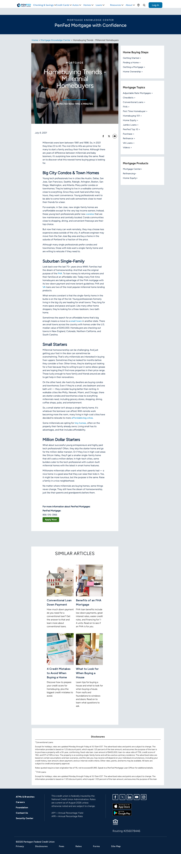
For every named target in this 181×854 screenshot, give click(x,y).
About (129, 5)
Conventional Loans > (134, 102)
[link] (114, 136)
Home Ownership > (133, 71)
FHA (60, 273)
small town (76, 321)
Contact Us (22, 813)
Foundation (22, 807)
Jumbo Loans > (131, 124)
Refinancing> (129, 173)
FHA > (126, 106)
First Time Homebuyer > (135, 111)
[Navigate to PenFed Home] (24, 5)
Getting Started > (132, 58)
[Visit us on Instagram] (143, 797)
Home (35, 40)
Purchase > (128, 134)
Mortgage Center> (132, 169)
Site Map (116, 846)
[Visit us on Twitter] (122, 797)
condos (90, 214)
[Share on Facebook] (103, 136)
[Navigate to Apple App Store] (122, 806)
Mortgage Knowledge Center (55, 40)
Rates (79, 846)
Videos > (127, 147)
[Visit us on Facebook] (115, 797)
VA (44, 287)
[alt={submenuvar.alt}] (138, 5)
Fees (61, 846)
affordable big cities (82, 418)
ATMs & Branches (25, 796)
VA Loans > (129, 143)
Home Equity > (130, 120)
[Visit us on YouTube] (136, 797)
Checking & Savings (43, 5)
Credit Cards (62, 5)
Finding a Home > (132, 62)
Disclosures (41, 846)
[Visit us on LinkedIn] (129, 797)
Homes (87, 5)
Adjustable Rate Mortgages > (138, 93)
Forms (96, 846)
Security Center (24, 818)
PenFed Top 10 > (131, 129)
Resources (115, 5)
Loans (99, 5)
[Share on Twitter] (109, 136)
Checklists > (129, 97)
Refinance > (129, 138)
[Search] (144, 5)
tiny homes (80, 423)
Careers (20, 802)
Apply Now (51, 519)
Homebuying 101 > (132, 115)
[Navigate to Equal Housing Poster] (115, 821)
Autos (75, 5)
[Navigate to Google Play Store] (122, 812)
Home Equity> (130, 178)
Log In (155, 5)
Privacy (20, 846)
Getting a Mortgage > (134, 67)
